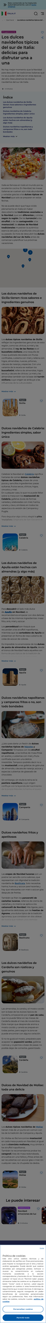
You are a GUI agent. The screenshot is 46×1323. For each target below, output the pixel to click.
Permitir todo (23, 1318)
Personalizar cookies (23, 1309)
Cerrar (42, 1248)
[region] (23, 1284)
